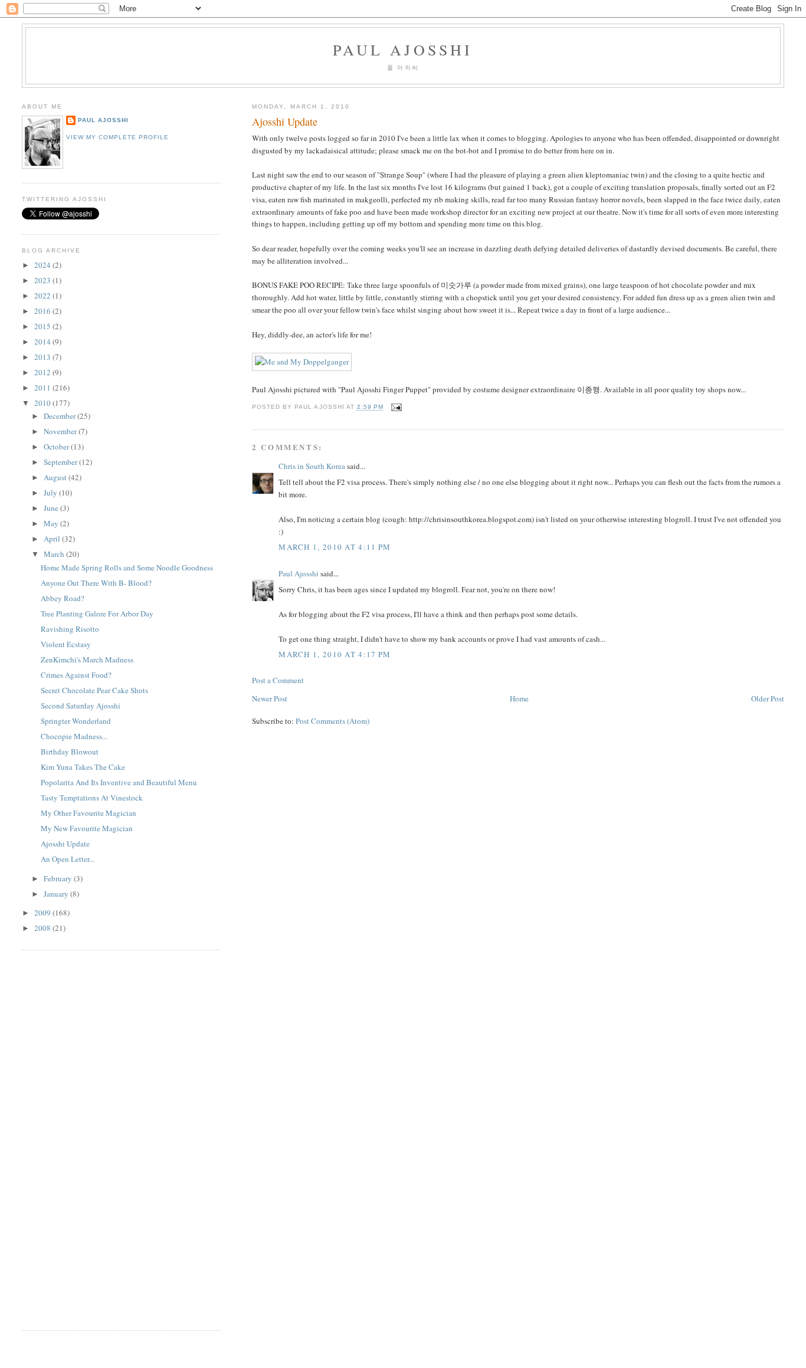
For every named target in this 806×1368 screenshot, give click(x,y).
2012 (43, 372)
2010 (43, 403)
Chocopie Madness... (74, 736)
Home (519, 698)
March (55, 554)
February (59, 878)
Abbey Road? (62, 598)
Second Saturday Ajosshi (80, 705)
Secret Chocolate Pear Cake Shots (94, 690)
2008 (43, 928)
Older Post (767, 698)
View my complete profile (117, 137)
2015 (43, 326)
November (61, 431)
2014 (43, 341)
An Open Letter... (67, 859)
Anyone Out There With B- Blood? (96, 583)
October (57, 446)
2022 (43, 295)
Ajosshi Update (284, 121)
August (56, 477)
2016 (43, 311)
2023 (43, 280)
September (61, 462)
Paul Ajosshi (403, 50)
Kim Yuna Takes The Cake (83, 767)
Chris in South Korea (312, 466)
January (57, 893)
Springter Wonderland (76, 721)
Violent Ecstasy (66, 644)
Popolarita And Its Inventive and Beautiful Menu (119, 782)
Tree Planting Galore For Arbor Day (97, 613)
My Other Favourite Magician (88, 813)
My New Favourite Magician (87, 828)
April (53, 538)
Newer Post (269, 698)
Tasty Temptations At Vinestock (92, 797)
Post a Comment (278, 680)
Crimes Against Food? (76, 675)
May (52, 523)
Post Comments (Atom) (332, 721)
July (51, 492)
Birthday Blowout (70, 751)
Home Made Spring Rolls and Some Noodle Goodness (127, 567)
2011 (43, 387)
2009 (43, 912)
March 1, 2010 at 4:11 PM (335, 547)
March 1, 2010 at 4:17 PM (335, 654)
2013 (43, 357)
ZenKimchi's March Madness (87, 659)
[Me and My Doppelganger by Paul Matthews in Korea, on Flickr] (302, 361)
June (52, 508)
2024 (43, 265)
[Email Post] (395, 407)
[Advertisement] (57, 1138)
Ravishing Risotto (70, 629)
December (60, 416)
